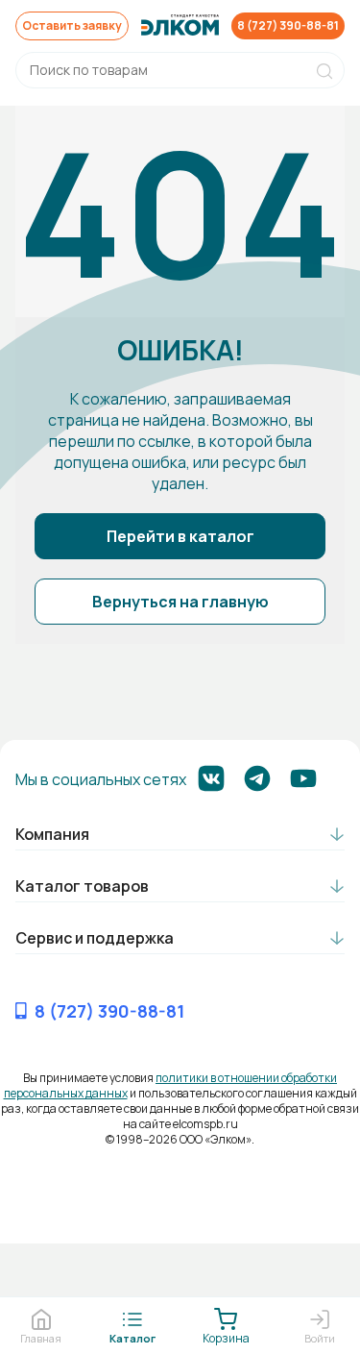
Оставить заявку (72, 25)
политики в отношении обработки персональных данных (171, 1085)
